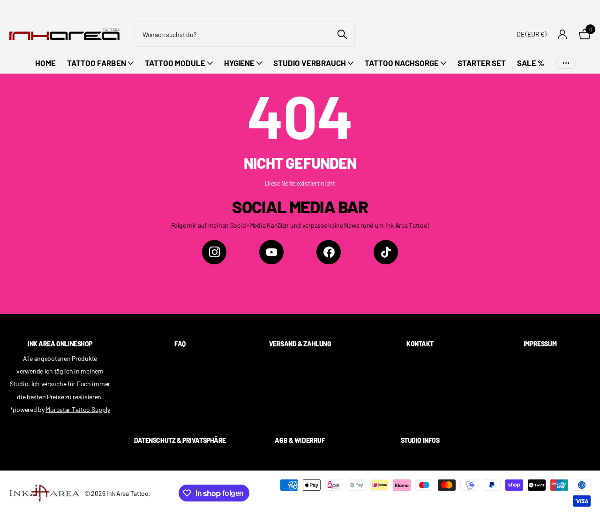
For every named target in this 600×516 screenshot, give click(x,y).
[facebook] (328, 252)
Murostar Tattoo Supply (77, 409)
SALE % (530, 62)
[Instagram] (214, 252)
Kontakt (420, 344)
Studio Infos (420, 440)
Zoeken (342, 34)
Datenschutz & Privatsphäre (180, 440)
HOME (45, 62)
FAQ (180, 344)
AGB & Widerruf (300, 440)
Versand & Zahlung (300, 344)
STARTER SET (482, 62)
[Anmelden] (563, 34)
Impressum (540, 344)
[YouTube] (271, 252)
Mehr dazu (565, 63)
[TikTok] (386, 252)
